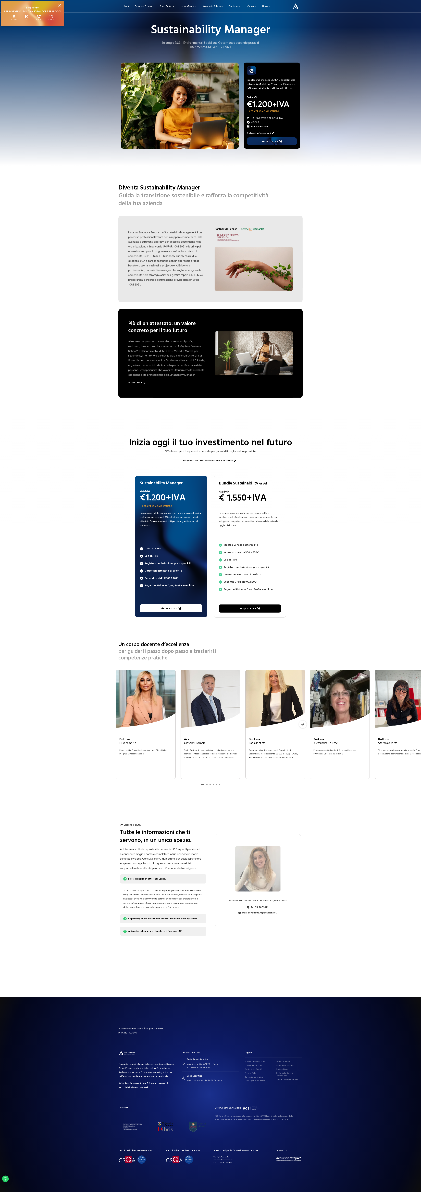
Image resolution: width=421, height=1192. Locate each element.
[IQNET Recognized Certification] (141, 1159)
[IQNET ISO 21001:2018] (189, 1159)
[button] (5, 1179)
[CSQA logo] (127, 1159)
